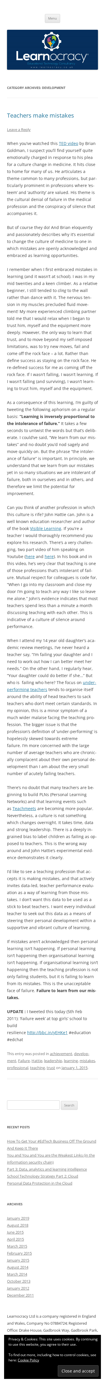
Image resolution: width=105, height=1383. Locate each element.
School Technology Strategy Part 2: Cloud (42, 1176)
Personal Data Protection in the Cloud (39, 1183)
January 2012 (18, 1288)
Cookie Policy (28, 1360)
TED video (68, 143)
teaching (37, 1067)
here (30, 556)
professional (17, 1067)
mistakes (87, 1060)
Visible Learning (45, 528)
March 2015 (17, 1246)
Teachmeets (24, 808)
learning (71, 1060)
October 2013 (18, 1281)
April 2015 (15, 1239)
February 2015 (19, 1253)
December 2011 (20, 1295)
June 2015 (15, 1232)
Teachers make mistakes (40, 115)
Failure (24, 1060)
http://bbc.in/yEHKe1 (47, 1032)
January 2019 (18, 1218)
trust (51, 1067)
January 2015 (18, 1260)
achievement (61, 1053)
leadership (53, 1060)
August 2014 (17, 1267)
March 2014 (17, 1274)
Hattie (37, 1060)
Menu (52, 18)
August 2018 (17, 1225)
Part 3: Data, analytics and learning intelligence (47, 1169)
